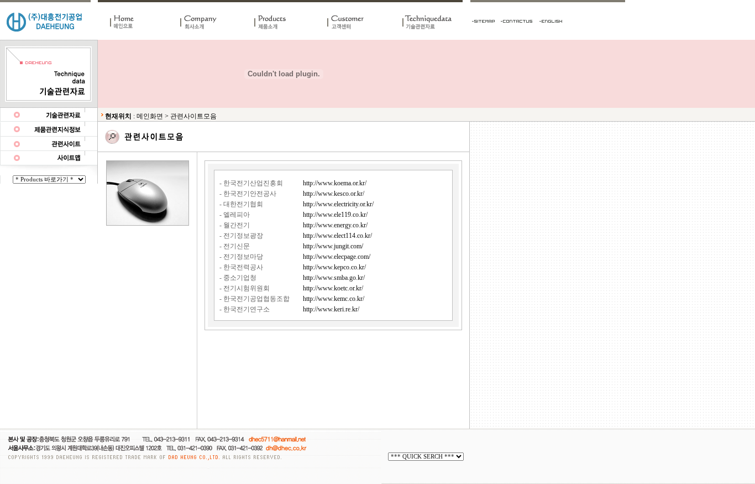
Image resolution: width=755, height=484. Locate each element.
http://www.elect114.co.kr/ (337, 236)
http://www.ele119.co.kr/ (335, 214)
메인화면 (150, 116)
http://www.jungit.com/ (333, 246)
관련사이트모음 (193, 116)
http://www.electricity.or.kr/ (338, 204)
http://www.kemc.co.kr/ (333, 299)
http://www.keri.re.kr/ (331, 309)
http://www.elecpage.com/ (336, 257)
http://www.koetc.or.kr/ (333, 288)
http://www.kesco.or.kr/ (333, 193)
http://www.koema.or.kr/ (334, 183)
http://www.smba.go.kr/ (334, 278)
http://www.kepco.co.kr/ (334, 267)
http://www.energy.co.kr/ (335, 225)
